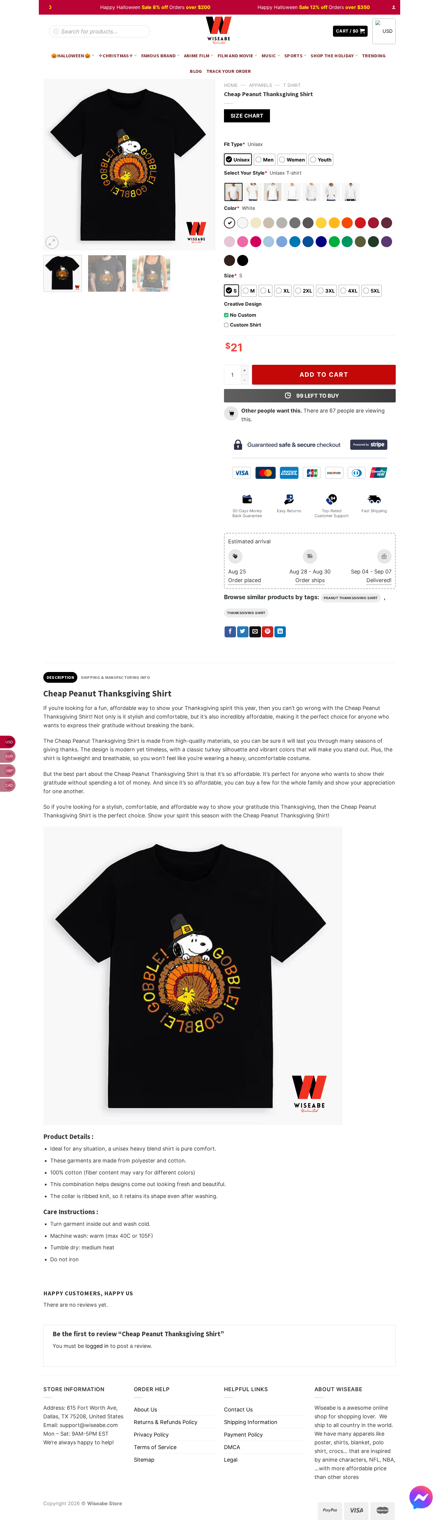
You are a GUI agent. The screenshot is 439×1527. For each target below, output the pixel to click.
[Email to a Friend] (255, 632)
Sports (293, 56)
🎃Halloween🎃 (70, 56)
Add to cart (324, 374)
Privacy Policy (151, 1434)
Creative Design (243, 304)
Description (60, 677)
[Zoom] (52, 242)
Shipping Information (250, 1422)
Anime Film (196, 56)
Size (230, 276)
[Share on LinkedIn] (280, 632)
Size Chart (247, 116)
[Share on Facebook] (230, 632)
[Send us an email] (324, 31)
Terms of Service (155, 1447)
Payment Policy (243, 1434)
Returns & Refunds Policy (165, 1422)
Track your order (228, 71)
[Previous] (54, 164)
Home (231, 85)
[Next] (204, 164)
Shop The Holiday (332, 56)
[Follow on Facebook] (306, 31)
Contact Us (238, 1409)
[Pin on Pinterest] (267, 632)
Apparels (260, 85)
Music (269, 56)
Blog (196, 71)
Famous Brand (158, 56)
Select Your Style (245, 173)
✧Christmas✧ (116, 56)
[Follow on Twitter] (315, 31)
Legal (230, 1460)
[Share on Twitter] (242, 632)
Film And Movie (236, 56)
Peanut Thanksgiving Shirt (351, 598)
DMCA (232, 1447)
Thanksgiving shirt (246, 613)
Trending (374, 56)
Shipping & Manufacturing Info (115, 677)
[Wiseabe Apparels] (219, 31)
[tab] (60, 677)
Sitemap (144, 1460)
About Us (145, 1409)
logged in (97, 1346)
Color (232, 208)
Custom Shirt (245, 325)
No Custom (243, 315)
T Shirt (292, 85)
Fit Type (234, 144)
